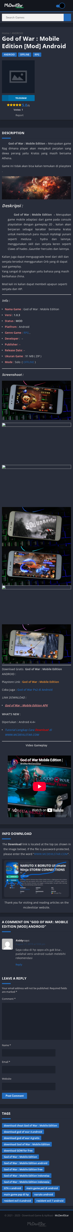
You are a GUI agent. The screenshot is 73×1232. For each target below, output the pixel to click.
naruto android (43, 1194)
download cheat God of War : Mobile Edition (30, 1125)
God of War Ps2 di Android (35, 689)
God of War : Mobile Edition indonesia (26, 1182)
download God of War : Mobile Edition (27, 1144)
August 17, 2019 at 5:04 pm (30, 944)
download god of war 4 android (23, 1131)
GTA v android (12, 1188)
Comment (9, 999)
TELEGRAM (20, 98)
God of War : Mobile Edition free (23, 1169)
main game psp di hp (16, 1194)
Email (6, 1062)
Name (6, 1045)
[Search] (67, 17)
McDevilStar (62, 1215)
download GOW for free (18, 1150)
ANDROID (17, 33)
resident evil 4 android (17, 1200)
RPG (37, 54)
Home (5, 33)
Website (6, 1078)
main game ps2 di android (42, 1188)
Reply (19, 964)
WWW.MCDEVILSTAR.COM (51, 854)
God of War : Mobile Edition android (25, 1163)
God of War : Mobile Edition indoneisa (26, 1175)
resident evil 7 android (49, 1200)
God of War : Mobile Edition (20, 1157)
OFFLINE (24, 54)
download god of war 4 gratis (21, 1138)
